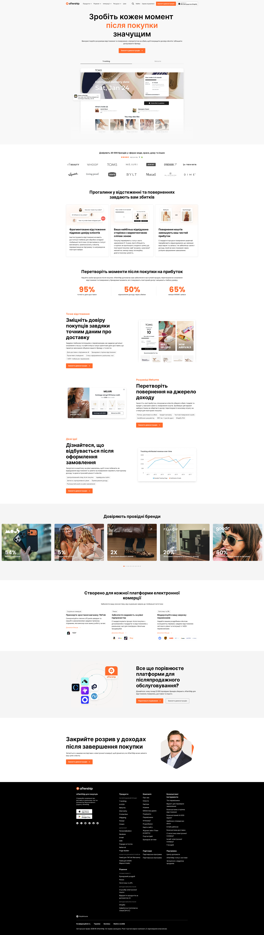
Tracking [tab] (106, 61)
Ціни (124, 4)
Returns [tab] (158, 61)
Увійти (138, 4)
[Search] (133, 4)
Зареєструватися (148, 4)
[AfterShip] (73, 3)
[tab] (123, 566)
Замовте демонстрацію (166, 4)
